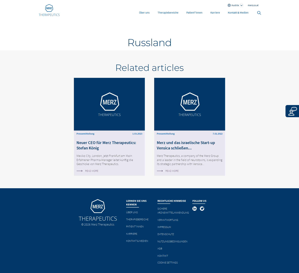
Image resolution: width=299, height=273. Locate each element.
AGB (159, 248)
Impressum (164, 227)
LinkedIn (194, 208)
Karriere (215, 12)
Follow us (199, 200)
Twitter (202, 208)
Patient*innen (194, 12)
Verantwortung (167, 220)
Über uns (144, 12)
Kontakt (162, 255)
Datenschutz (165, 234)
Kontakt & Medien (238, 12)
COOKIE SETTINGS (167, 262)
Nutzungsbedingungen (172, 241)
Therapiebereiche (168, 12)
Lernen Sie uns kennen (136, 202)
